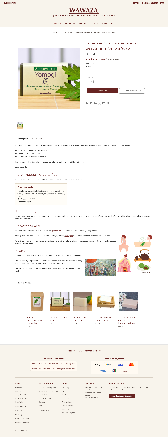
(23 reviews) (102, 59)
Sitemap (65, 409)
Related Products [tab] (25, 283)
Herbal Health (20, 407)
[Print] (95, 103)
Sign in (145, 3)
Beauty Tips (70, 23)
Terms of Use (67, 402)
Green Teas (19, 410)
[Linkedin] (103, 103)
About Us (65, 398)
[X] (99, 103)
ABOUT (97, 351)
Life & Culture (44, 395)
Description (23, 139)
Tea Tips (82, 23)
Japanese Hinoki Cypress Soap (103, 318)
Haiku (41, 406)
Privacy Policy (67, 406)
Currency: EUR (10, 3)
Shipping (65, 388)
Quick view (36, 299)
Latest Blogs (44, 410)
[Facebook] (87, 103)
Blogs (104, 23)
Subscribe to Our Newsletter (122, 396)
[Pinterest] (108, 103)
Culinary (18, 415)
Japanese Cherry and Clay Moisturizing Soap (126, 320)
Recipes (94, 23)
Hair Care (19, 391)
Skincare (18, 388)
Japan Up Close (45, 398)
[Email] (91, 103)
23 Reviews (37, 139)
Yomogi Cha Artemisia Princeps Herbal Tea (36, 320)
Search (136, 3)
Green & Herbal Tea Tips (48, 391)
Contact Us (66, 395)
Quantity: (89, 77)
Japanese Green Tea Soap (59, 318)
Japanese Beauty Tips (47, 388)
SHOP (56, 23)
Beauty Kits (19, 402)
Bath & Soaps (21, 398)
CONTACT (88, 351)
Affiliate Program (69, 413)
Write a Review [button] (113, 59)
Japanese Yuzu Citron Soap (80, 318)
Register (154, 3)
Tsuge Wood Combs (23, 395)
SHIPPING (72, 351)
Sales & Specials (22, 423)
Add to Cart (37, 304)
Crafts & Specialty (22, 418)
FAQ (112, 23)
